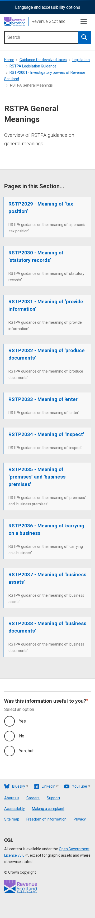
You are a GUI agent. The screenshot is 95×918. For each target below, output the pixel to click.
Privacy (80, 819)
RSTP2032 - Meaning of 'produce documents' (46, 354)
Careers (33, 798)
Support (53, 798)
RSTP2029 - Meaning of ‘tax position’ (40, 207)
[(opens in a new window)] (8, 840)
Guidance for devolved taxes (43, 60)
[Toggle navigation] (84, 21)
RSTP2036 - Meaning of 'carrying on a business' (46, 529)
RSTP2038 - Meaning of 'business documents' (47, 627)
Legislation (81, 60)
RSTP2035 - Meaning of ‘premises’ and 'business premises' (36, 476)
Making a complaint (48, 808)
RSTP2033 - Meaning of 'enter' (43, 399)
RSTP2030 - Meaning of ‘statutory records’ (35, 256)
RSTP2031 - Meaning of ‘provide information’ (45, 305)
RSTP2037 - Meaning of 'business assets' (47, 578)
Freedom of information (46, 819)
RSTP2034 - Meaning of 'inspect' (46, 434)
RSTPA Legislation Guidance (33, 66)
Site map (11, 819)
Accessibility (14, 808)
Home (9, 60)
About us (11, 798)
